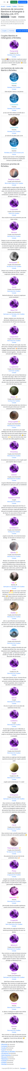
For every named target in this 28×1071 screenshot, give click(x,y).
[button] (4, 2)
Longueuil (4, 1046)
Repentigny (4, 1059)
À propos (22, 1068)
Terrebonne (4, 1053)
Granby (3, 1048)
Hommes (11, 31)
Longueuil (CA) (11, 875)
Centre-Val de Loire (18, 152)
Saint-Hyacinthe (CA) (11, 924)
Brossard (4, 1057)
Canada (8, 6)
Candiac (3, 1062)
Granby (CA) (11, 401)
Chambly (4, 1060)
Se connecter (22, 2)
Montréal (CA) (11, 236)
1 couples (13, 17)
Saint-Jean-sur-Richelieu (8, 1051)
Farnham (4, 1064)
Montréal (4, 1044)
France (14, 154)
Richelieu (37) (8, 152)
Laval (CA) (11, 213)
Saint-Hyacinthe (6, 1055)
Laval (3, 1050)
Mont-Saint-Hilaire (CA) (11, 183)
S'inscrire (14, 2)
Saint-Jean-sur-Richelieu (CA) (11, 314)
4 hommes (21, 17)
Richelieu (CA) (11, 55)
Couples (4, 31)
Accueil (3, 6)
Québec (14, 6)
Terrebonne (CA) (11, 266)
